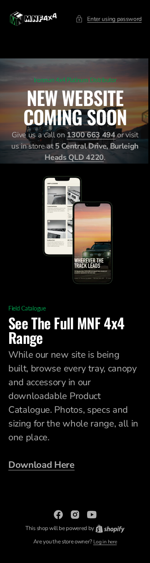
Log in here (101, 541)
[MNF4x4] (33, 18)
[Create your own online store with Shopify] (106, 528)
